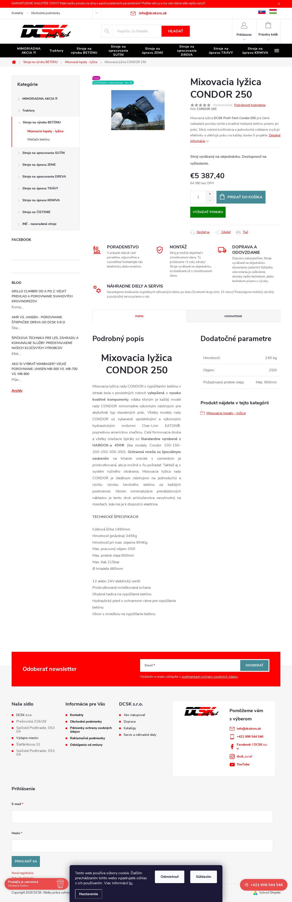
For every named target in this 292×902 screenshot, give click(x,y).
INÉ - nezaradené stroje (39, 224)
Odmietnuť (170, 876)
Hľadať (175, 31)
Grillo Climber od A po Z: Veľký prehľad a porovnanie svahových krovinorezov (42, 296)
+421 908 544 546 (250, 736)
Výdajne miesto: (27, 738)
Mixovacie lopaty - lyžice (45, 131)
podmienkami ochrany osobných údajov (210, 677)
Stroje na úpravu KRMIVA (41, 200)
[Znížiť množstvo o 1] (210, 200)
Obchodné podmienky (45, 13)
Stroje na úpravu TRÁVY (40, 188)
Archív (17, 390)
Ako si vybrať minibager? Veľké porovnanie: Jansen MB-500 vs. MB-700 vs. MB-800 (44, 369)
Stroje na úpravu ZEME (39, 165)
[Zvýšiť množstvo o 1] (210, 194)
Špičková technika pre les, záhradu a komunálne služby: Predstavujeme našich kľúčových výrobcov (45, 343)
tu (130, 883)
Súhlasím (203, 876)
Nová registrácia (22, 873)
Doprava (130, 722)
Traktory (28, 110)
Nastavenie (88, 894)
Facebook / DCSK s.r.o (252, 746)
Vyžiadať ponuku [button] (208, 212)
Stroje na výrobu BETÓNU (42, 122)
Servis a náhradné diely (140, 735)
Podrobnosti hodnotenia (250, 105)
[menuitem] (29, 51)
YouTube (243, 764)
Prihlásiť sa (26, 861)
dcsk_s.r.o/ (244, 756)
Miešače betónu (38, 139)
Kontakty (17, 13)
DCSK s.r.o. (24, 715)
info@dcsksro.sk (249, 728)
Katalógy (130, 728)
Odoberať (254, 665)
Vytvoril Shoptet (269, 893)
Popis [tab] (139, 316)
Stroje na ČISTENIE (36, 212)
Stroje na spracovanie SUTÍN (43, 153)
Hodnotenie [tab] (233, 316)
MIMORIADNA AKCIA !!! (39, 99)
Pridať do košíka (244, 197)
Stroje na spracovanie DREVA (44, 176)
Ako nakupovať (134, 715)
